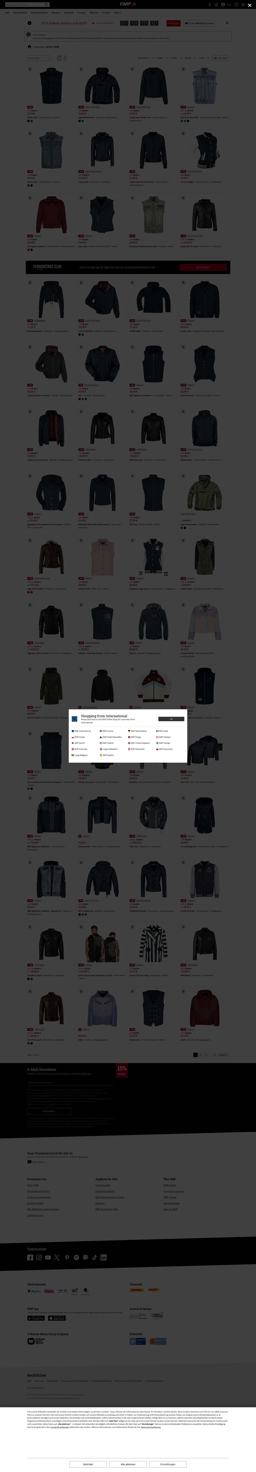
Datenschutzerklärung (151, 1427)
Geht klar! (88, 1464)
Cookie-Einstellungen (60, 1427)
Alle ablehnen (128, 1464)
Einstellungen (168, 1464)
